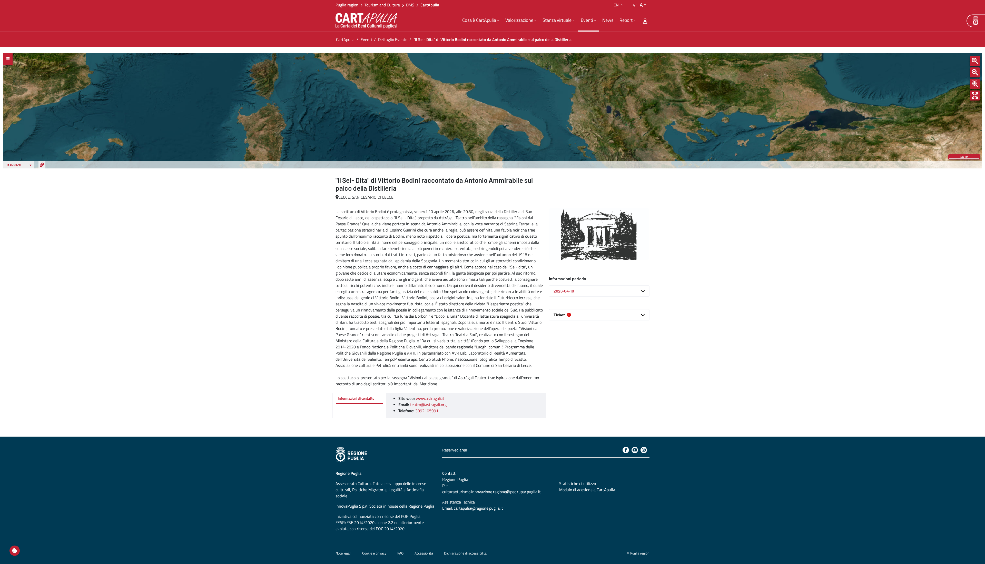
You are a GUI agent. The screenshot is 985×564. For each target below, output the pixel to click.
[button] (619, 5)
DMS (410, 5)
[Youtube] (635, 450)
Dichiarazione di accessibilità (465, 553)
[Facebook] (626, 450)
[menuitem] (480, 21)
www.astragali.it (430, 398)
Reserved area (454, 450)
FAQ (400, 553)
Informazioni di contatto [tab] (356, 398)
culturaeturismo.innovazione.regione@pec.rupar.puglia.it (491, 492)
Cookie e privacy (374, 553)
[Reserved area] (645, 21)
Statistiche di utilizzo (577, 483)
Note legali (343, 553)
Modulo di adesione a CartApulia (587, 490)
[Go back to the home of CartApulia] (367, 21)
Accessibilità (424, 553)
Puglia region (347, 5)
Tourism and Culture (382, 5)
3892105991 (426, 411)
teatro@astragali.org (428, 404)
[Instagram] (644, 450)
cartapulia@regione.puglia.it (478, 508)
